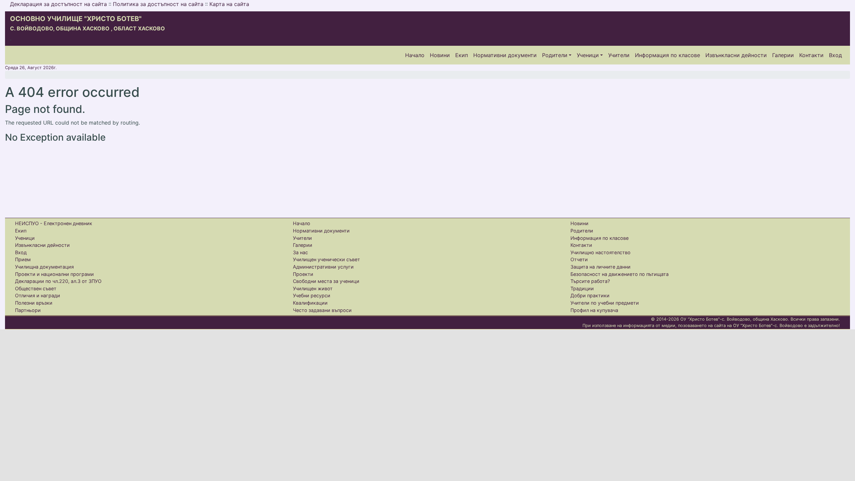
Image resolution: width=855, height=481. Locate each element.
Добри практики (590, 295)
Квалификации (310, 303)
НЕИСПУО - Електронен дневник (53, 223)
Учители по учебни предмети (604, 303)
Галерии (783, 55)
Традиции (582, 288)
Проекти (303, 274)
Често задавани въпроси (322, 310)
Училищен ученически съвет (326, 259)
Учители (619, 55)
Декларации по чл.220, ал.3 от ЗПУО (58, 281)
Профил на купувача (594, 310)
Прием (23, 259)
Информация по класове (667, 55)
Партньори (28, 310)
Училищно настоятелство (600, 252)
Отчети (579, 259)
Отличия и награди (37, 295)
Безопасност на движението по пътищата (619, 274)
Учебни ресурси (311, 295)
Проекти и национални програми (54, 274)
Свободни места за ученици (326, 281)
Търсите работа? (590, 281)
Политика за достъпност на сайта (158, 4)
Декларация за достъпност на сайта (58, 4)
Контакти (811, 55)
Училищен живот (313, 288)
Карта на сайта (229, 4)
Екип (461, 55)
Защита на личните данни (600, 267)
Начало (414, 55)
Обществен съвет (35, 288)
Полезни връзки (33, 303)
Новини (440, 55)
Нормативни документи (505, 55)
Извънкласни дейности (736, 55)
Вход (835, 55)
